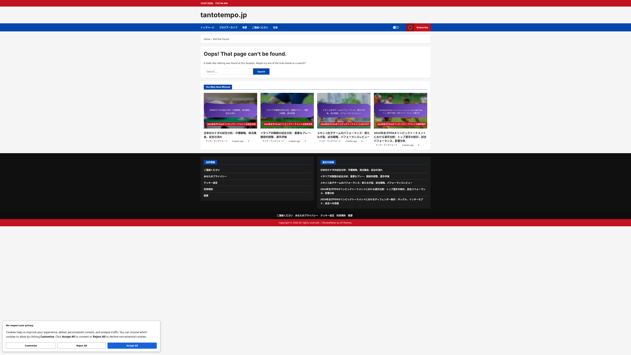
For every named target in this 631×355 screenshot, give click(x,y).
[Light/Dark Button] (396, 27)
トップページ (207, 27)
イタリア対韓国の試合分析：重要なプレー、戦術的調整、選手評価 (354, 176)
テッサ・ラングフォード (216, 141)
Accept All (132, 345)
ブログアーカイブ (228, 27)
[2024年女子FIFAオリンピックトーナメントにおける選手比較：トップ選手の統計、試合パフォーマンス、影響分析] (400, 111)
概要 (244, 27)
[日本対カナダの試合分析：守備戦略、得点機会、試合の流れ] (230, 111)
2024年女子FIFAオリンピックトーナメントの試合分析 (231, 124)
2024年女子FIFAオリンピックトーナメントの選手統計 (401, 124)
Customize (31, 345)
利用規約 (208, 189)
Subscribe (422, 27)
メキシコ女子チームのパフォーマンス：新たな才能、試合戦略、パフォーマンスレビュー (366, 182)
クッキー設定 (211, 182)
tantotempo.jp (223, 15)
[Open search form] (403, 27)
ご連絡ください (260, 27)
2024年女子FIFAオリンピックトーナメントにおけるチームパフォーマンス (354, 124)
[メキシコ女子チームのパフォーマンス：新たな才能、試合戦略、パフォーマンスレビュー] (344, 111)
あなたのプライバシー (215, 176)
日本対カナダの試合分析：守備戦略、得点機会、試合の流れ (351, 169)
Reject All (81, 345)
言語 (275, 27)
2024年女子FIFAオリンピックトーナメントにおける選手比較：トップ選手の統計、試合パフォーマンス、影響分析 (400, 136)
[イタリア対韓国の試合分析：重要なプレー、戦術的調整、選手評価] (287, 111)
